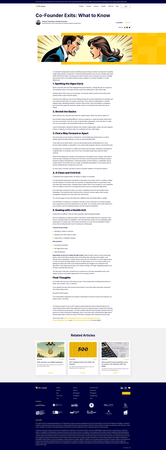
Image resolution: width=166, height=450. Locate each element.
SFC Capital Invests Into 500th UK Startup (82, 363)
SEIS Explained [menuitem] (76, 393)
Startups (127, 22)
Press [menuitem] (57, 398)
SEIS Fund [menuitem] (75, 390)
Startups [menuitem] (81, 6)
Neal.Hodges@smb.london (90, 318)
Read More (50, 372)
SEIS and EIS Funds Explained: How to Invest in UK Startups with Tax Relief (115, 364)
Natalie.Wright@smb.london (73, 318)
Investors (61, 359)
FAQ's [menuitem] (91, 398)
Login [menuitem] (125, 6)
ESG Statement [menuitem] (93, 393)
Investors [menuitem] (88, 6)
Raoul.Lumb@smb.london (61, 320)
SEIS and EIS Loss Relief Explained (49, 362)
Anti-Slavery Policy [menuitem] (94, 387)
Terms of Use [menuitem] (59, 395)
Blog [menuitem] (117, 6)
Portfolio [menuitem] (103, 6)
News (95, 359)
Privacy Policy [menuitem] (93, 390)
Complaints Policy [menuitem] (93, 395)
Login (126, 393)
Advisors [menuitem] (96, 6)
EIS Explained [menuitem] (76, 395)
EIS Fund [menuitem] (75, 387)
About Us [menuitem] (110, 6)
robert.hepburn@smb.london (81, 320)
